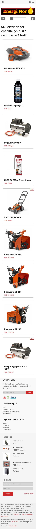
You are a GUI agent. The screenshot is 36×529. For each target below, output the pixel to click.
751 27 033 (15, 522)
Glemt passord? (28, 493)
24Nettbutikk (13, 526)
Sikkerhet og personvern (11, 412)
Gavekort (6, 427)
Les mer (16, 514)
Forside (5, 423)
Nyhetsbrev (6, 414)
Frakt (4, 407)
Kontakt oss (7, 429)
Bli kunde (6, 425)
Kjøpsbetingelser (8, 409)
